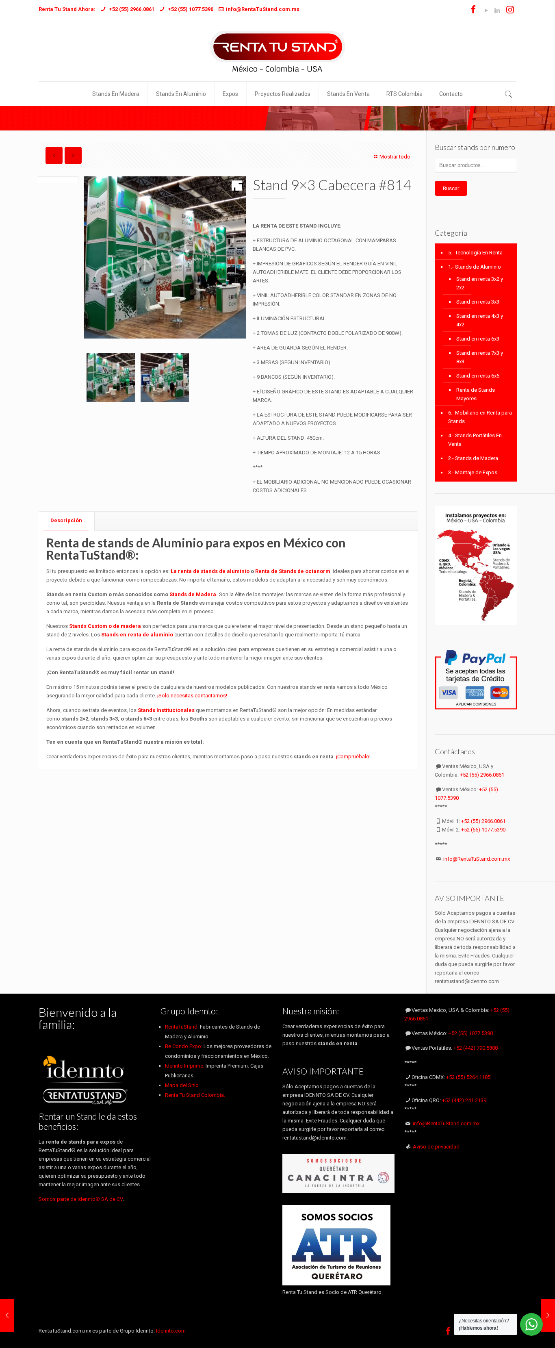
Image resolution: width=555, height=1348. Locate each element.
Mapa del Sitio (182, 1085)
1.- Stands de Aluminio (474, 267)
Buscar (451, 188)
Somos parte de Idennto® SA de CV (81, 1199)
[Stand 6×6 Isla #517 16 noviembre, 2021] (548, 1315)
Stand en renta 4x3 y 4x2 (479, 320)
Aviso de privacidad (436, 1147)
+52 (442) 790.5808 (475, 1048)
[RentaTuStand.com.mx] (277, 50)
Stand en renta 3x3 (477, 302)
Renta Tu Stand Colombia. (195, 1095)
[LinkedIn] (497, 10)
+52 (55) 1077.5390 (483, 830)
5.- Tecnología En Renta (475, 253)
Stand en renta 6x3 (477, 339)
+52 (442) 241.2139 (464, 1100)
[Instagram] (510, 10)
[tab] (66, 521)
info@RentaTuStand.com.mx (476, 859)
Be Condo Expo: (183, 1046)
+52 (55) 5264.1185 (468, 1077)
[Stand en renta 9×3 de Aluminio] (111, 377)
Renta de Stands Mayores (475, 394)
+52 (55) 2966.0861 (482, 775)
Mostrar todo (394, 157)
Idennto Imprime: (185, 1066)
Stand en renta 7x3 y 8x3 (479, 357)
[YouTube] (486, 10)
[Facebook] (473, 10)
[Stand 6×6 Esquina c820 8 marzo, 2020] (7, 1315)
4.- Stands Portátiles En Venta (475, 439)
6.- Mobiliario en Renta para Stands (480, 417)
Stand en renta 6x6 (477, 376)
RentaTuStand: (182, 1027)
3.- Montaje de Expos (472, 472)
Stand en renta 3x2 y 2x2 (479, 283)
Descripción (66, 520)
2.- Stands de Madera (473, 458)
